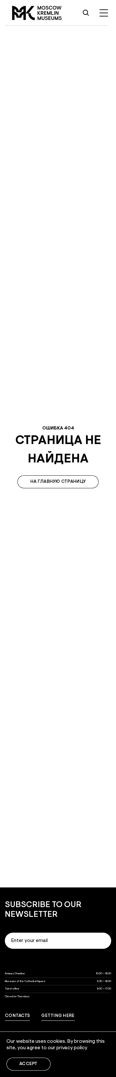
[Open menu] (103, 13)
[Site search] (85, 13)
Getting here (57, 1016)
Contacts (17, 1016)
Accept (28, 1064)
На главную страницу (58, 482)
